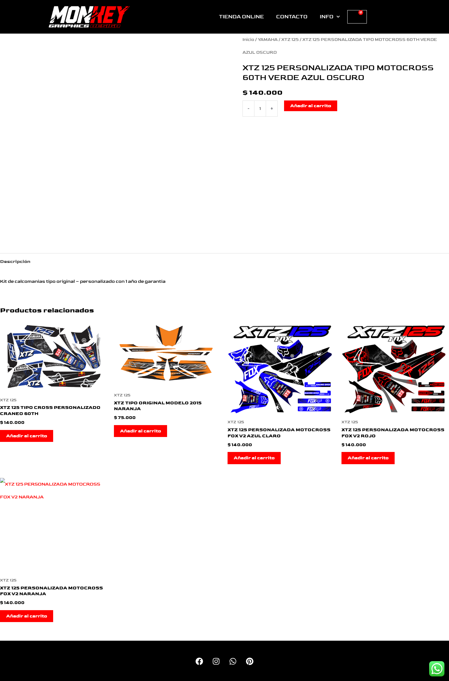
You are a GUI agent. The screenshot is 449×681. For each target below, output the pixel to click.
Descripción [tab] (15, 261)
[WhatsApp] (233, 661)
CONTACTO (292, 17)
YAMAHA (268, 39)
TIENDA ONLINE (241, 17)
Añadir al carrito (310, 106)
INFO (327, 17)
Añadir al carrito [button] (26, 436)
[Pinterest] (250, 661)
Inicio (248, 39)
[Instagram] (216, 661)
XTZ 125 (290, 39)
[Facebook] (199, 661)
